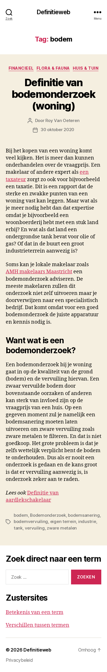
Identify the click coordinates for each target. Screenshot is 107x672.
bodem (21, 515)
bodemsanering (84, 515)
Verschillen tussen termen (37, 625)
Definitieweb (53, 12)
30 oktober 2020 (57, 129)
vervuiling (35, 528)
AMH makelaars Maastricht (39, 271)
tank (18, 528)
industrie (87, 521)
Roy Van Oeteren (62, 120)
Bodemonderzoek (48, 515)
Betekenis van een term (34, 612)
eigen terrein (63, 521)
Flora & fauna (53, 68)
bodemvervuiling (31, 521)
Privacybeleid (19, 660)
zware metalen (62, 528)
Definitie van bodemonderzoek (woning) (53, 94)
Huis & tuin (86, 68)
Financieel (21, 68)
